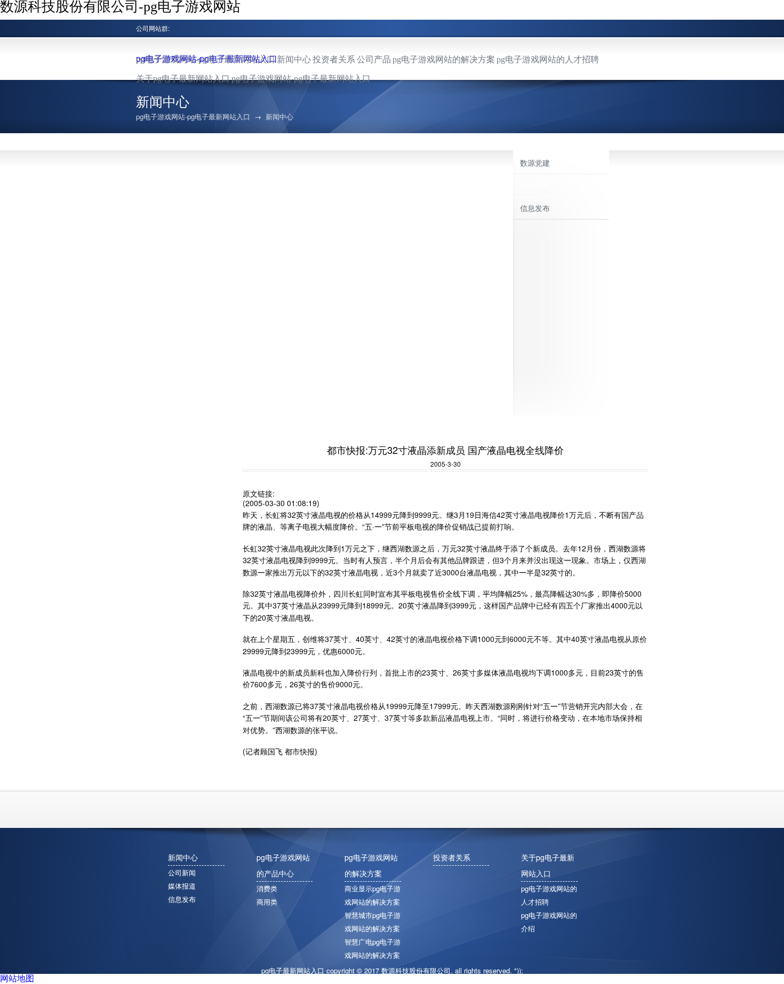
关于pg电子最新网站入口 (183, 78)
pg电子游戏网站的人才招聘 (548, 59)
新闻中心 (294, 59)
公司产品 (374, 59)
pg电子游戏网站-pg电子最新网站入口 (205, 59)
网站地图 (17, 978)
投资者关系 (334, 59)
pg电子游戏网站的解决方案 (444, 59)
